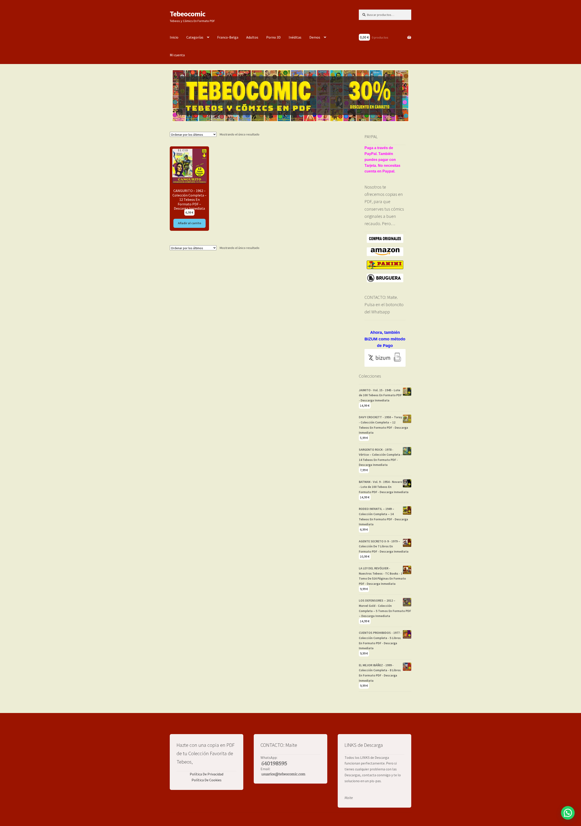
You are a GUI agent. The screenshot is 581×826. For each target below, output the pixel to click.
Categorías (194, 37)
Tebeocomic (187, 13)
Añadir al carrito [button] (189, 223)
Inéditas (295, 37)
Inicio (174, 37)
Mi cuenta (177, 55)
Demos (314, 37)
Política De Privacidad (206, 774)
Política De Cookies (207, 780)
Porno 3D (273, 37)
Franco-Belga (227, 37)
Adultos (252, 37)
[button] (568, 813)
